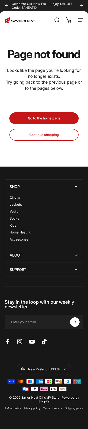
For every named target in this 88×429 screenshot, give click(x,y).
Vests (14, 211)
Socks (14, 218)
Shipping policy (74, 408)
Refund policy (13, 408)
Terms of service (52, 408)
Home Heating (20, 232)
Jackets (16, 204)
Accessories (19, 239)
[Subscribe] (75, 322)
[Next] (81, 5)
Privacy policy (32, 408)
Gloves (15, 198)
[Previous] (6, 5)
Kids (13, 225)
